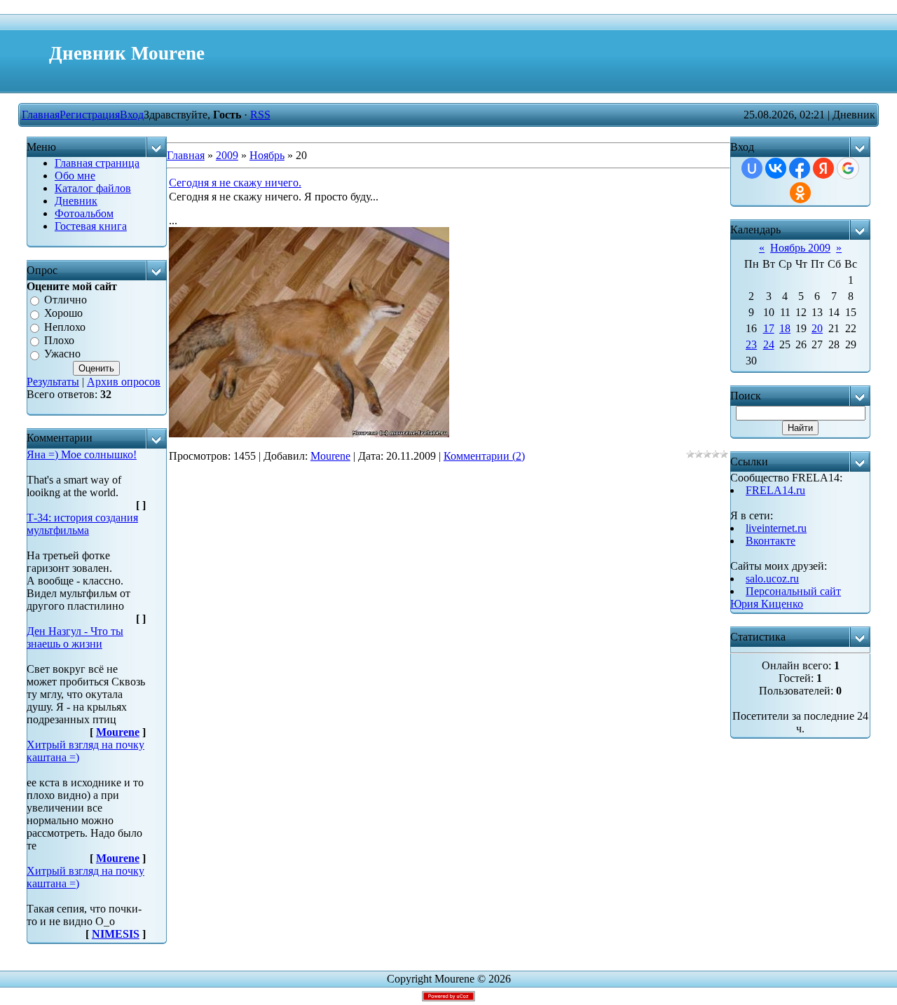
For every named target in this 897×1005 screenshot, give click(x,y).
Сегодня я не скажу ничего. (235, 183)
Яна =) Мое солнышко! (82, 454)
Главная (41, 115)
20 (817, 328)
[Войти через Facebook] (799, 168)
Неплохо (64, 327)
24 (768, 344)
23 (751, 344)
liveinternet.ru (776, 528)
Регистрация (90, 115)
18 (784, 328)
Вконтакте (770, 541)
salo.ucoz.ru (772, 578)
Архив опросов (123, 382)
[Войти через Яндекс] (823, 168)
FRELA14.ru (775, 490)
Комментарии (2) (484, 456)
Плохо (59, 340)
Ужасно (62, 354)
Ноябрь (267, 155)
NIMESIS (115, 934)
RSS (260, 115)
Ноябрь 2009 (800, 248)
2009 (227, 155)
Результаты (53, 382)
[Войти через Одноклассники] (800, 192)
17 (768, 328)
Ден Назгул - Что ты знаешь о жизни (75, 637)
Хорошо (63, 314)
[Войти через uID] (751, 168)
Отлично (65, 300)
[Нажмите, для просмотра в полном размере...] (309, 433)
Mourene (117, 732)
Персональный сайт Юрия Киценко (785, 597)
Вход (132, 115)
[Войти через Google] (848, 168)
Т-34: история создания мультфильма (82, 524)
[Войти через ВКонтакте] (775, 168)
